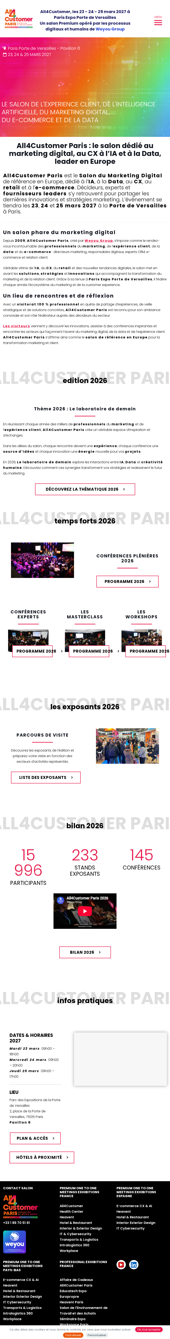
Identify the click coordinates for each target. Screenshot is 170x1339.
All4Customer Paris (76, 1285)
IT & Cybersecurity (75, 1234)
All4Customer (71, 1206)
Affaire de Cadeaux (76, 1279)
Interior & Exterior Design (81, 1228)
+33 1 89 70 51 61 (16, 1222)
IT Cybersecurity (131, 1228)
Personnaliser (97, 1335)
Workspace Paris (74, 1324)
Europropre (69, 1296)
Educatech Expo (73, 1291)
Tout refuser (73, 1335)
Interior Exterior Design (136, 1222)
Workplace (69, 1250)
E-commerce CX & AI (134, 1206)
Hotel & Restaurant (76, 1222)
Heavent (67, 1217)
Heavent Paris (71, 1302)
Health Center (71, 1211)
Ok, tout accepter (149, 1330)
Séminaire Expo (73, 1319)
